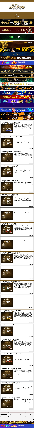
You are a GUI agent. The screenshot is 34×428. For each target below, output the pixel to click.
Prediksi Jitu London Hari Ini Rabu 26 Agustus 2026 (10, 267)
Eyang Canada (16, 166)
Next (8, 416)
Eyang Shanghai (15, 369)
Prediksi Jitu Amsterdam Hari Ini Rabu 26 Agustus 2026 (11, 324)
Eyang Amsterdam (15, 325)
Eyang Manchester (15, 383)
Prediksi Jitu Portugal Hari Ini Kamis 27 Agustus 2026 (11, 151)
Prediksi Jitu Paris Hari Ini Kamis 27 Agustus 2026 (10, 180)
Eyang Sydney (15, 398)
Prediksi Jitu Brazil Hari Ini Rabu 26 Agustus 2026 (10, 281)
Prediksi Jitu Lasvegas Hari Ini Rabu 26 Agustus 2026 (11, 295)
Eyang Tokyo (16, 253)
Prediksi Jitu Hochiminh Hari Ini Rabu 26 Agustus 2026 (11, 353)
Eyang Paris (16, 181)
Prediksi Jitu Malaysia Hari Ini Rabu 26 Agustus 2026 (11, 310)
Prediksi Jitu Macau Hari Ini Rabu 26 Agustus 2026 (10, 238)
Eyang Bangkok (15, 340)
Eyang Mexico (16, 195)
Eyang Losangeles (16, 137)
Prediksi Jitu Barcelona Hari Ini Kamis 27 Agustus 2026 (11, 122)
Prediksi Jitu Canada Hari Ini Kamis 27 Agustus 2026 (11, 165)
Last (25, 416)
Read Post (31, 134)
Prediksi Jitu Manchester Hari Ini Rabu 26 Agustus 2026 (11, 382)
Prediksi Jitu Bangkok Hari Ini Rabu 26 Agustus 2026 (11, 339)
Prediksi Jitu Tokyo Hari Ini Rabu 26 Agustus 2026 (10, 252)
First (8, 412)
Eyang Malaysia (15, 311)
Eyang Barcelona (16, 123)
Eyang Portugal (16, 152)
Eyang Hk (15, 224)
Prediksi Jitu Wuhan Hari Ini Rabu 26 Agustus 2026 (10, 209)
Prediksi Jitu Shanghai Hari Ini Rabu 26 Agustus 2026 (11, 368)
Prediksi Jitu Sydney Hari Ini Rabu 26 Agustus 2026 (10, 397)
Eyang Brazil (14, 282)
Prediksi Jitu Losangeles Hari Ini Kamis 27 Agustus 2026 (11, 136)
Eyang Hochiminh (15, 354)
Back (25, 412)
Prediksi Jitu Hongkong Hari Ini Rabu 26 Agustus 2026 (11, 223)
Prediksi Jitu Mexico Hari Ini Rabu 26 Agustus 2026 (10, 194)
